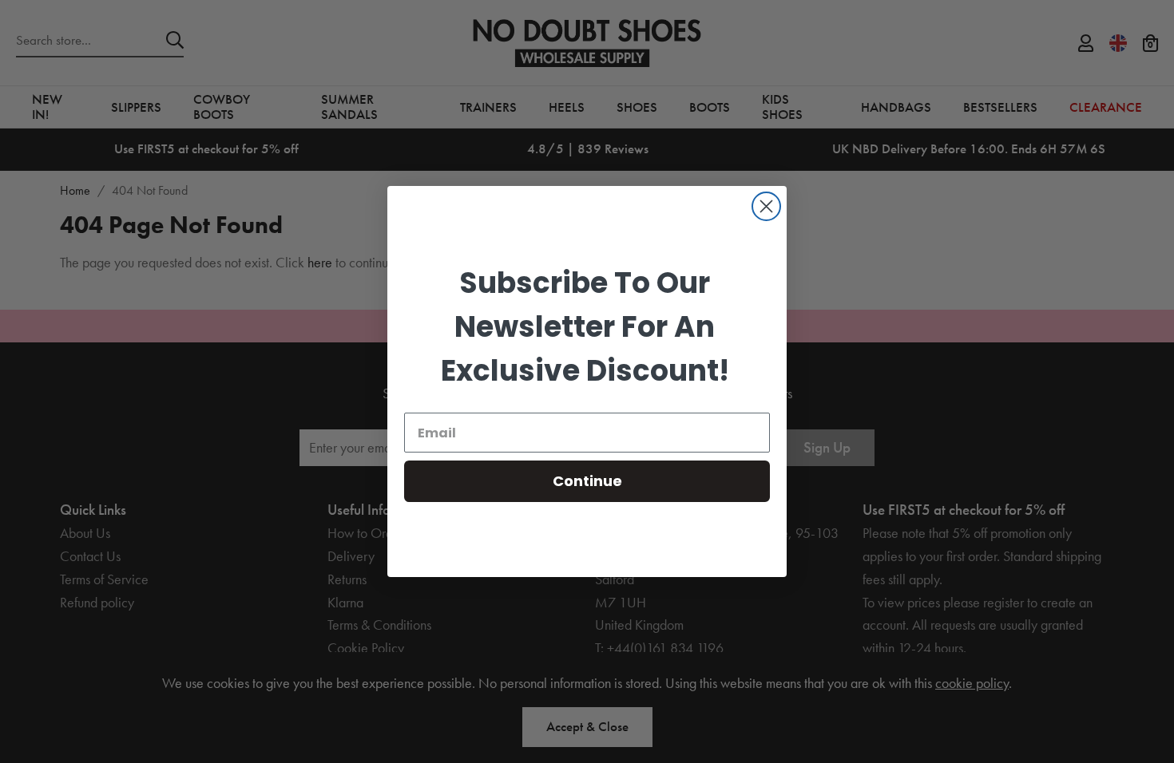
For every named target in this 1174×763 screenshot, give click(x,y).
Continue (587, 481)
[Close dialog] (766, 206)
